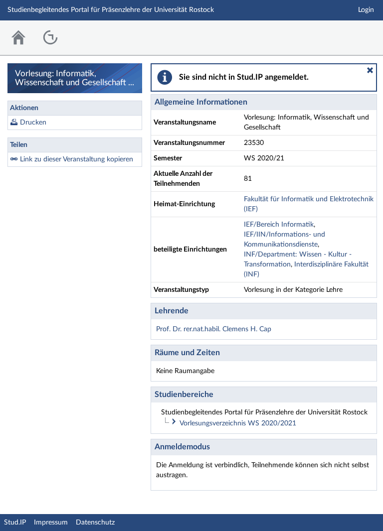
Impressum (51, 522)
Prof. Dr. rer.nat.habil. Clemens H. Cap (213, 329)
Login (366, 9)
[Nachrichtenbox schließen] (370, 70)
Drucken (33, 122)
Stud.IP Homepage (344, 35)
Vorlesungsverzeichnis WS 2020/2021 (238, 423)
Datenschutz (95, 522)
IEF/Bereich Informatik (279, 224)
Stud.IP (15, 522)
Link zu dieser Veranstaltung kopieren (76, 159)
